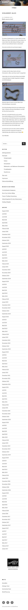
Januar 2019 (5, 478)
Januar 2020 (5, 443)
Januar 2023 (5, 337)
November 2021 (6, 378)
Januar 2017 (5, 548)
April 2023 (4, 328)
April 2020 (4, 434)
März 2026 (5, 225)
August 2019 (5, 457)
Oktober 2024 (5, 275)
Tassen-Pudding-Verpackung (9, 196)
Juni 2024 (4, 287)
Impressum (5, 178)
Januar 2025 (5, 266)
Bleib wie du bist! (7, 19)
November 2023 (6, 308)
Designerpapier (7, 158)
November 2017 (6, 519)
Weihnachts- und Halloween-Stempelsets (14, 166)
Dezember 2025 (6, 234)
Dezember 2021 (6, 375)
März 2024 (5, 296)
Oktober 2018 (5, 487)
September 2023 (6, 313)
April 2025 (4, 258)
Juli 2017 (4, 531)
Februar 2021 (5, 405)
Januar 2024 (5, 302)
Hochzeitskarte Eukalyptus (8, 190)
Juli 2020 (4, 425)
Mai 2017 (4, 537)
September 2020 (6, 419)
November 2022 (6, 343)
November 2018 (6, 484)
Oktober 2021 (5, 381)
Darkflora (8, 2)
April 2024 (4, 293)
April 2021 (4, 399)
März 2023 (4, 331)
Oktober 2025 (5, 240)
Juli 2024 (4, 284)
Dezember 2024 (6, 269)
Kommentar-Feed (6, 589)
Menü (14, 7)
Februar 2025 (5, 264)
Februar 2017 (5, 546)
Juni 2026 (4, 217)
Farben (5, 161)
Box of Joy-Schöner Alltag (8, 193)
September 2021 (6, 384)
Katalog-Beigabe (6, 202)
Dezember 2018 (6, 481)
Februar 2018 (5, 510)
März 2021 (4, 402)
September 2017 (6, 525)
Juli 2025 (4, 249)
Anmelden (4, 583)
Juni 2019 (4, 463)
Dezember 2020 (6, 410)
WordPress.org (6, 592)
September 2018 (6, 490)
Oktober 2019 (5, 452)
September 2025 (6, 243)
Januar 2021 (5, 407)
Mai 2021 (4, 396)
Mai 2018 (4, 501)
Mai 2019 (4, 466)
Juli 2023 (4, 319)
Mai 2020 (4, 431)
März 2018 (4, 507)
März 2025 (5, 261)
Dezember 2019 (6, 446)
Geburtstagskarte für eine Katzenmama (12, 199)
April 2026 (4, 222)
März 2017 (4, 543)
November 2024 (6, 272)
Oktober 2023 (5, 311)
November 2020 (6, 413)
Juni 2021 (4, 393)
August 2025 (5, 246)
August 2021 (5, 387)
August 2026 (5, 211)
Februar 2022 (5, 369)
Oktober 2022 (5, 346)
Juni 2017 (4, 534)
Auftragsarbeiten (6, 152)
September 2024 (6, 278)
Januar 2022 (5, 372)
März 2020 (5, 437)
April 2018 (4, 504)
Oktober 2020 (5, 416)
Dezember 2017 (6, 516)
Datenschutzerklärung (7, 181)
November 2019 (6, 449)
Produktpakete (7, 169)
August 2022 (5, 352)
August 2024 (5, 281)
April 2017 (4, 540)
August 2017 (5, 528)
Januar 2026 (5, 231)
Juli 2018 (4, 496)
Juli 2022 (4, 355)
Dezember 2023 (6, 305)
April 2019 (4, 469)
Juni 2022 (4, 358)
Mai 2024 (4, 290)
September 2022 (6, 349)
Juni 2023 (4, 322)
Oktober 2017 (5, 522)
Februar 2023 (5, 334)
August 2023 (5, 316)
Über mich (4, 175)
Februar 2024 (5, 299)
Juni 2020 (4, 428)
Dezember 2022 (6, 340)
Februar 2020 (5, 440)
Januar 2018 (5, 513)
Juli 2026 (4, 214)
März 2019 (4, 472)
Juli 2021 (4, 390)
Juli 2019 (4, 460)
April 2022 (4, 363)
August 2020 (5, 422)
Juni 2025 (4, 252)
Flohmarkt (4, 155)
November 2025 (6, 237)
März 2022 (4, 366)
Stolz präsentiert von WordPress (10, 606)
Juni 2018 (4, 499)
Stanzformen (7, 172)
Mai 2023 (4, 325)
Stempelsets (7, 163)
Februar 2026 (5, 228)
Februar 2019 (5, 475)
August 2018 (5, 493)
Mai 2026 (4, 219)
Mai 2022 (4, 360)
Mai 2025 (4, 255)
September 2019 (6, 454)
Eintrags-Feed (5, 586)
